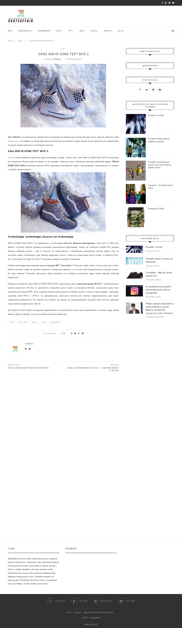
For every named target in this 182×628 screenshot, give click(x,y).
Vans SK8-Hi (55, 322)
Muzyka (108, 31)
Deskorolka (25, 31)
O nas (69, 612)
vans (44, 322)
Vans (10, 157)
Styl (70, 31)
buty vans (23, 322)
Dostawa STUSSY (156, 208)
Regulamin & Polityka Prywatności (98, 612)
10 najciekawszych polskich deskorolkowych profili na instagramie (158, 290)
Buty (59, 31)
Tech (81, 31)
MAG (10, 31)
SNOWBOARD (44, 31)
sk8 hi (34, 322)
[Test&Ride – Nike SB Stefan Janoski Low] (134, 272)
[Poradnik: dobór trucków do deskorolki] (134, 258)
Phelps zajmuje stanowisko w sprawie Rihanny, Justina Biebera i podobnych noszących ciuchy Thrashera (160, 308)
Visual (94, 31)
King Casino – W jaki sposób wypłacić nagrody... (39, 3)
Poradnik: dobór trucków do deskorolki (159, 260)
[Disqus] (63, 412)
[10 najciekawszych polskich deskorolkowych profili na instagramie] (134, 286)
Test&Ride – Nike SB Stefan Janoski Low (159, 274)
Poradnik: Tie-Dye (156, 115)
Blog (120, 31)
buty (12, 322)
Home (10, 40)
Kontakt (77, 612)
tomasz (57, 59)
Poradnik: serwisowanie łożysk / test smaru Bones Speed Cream (159, 165)
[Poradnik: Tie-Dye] (134, 247)
